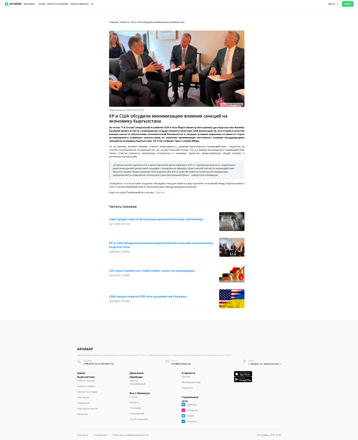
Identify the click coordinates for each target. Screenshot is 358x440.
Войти (347, 3)
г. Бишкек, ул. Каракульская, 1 (265, 363)
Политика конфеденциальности (130, 435)
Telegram (159, 192)
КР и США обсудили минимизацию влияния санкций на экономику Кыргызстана (175, 22)
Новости (124, 22)
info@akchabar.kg (181, 363)
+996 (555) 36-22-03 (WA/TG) (98, 363)
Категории (29, 4)
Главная (113, 22)
